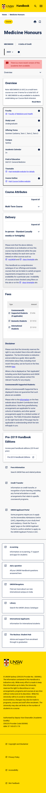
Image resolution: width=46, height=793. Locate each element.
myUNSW (12, 260)
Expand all (35, 199)
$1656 (32, 313)
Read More (36, 102)
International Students (16, 327)
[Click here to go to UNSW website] (8, 7)
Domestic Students (19, 321)
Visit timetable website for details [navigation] (21, 172)
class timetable (28, 260)
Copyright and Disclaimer (18, 744)
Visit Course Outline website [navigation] (19, 181)
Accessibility (13, 770)
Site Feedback (13, 783)
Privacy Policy (13, 757)
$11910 (33, 321)
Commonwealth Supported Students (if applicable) (19, 313)
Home (4, 15)
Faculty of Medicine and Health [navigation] (20, 114)
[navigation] (20, 457)
